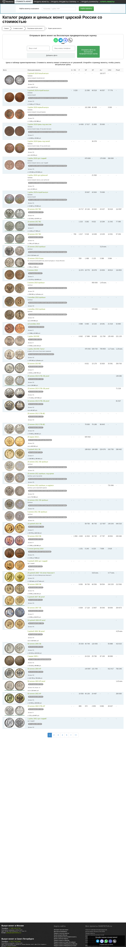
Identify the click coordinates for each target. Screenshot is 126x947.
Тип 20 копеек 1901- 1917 (36, 212)
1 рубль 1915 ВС (33, 336)
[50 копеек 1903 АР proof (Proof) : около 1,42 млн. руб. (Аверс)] (9, 686)
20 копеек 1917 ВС (34, 209)
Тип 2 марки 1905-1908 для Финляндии (40, 659)
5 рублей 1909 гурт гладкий (37, 561)
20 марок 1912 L (33, 437)
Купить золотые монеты (61, 938)
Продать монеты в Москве (61, 940)
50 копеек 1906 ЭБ (34, 644)
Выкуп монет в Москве (12, 926)
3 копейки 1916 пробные (36, 297)
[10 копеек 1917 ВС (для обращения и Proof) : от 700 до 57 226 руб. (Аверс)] (9, 239)
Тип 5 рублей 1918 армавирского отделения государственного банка (48, 81)
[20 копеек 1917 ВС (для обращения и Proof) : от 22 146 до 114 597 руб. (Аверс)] (9, 214)
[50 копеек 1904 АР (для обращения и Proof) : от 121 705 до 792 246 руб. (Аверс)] (9, 673)
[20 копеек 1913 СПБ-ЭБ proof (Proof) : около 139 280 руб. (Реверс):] (20, 381)
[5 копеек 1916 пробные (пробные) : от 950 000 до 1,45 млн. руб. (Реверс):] (20, 288)
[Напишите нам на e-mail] (110, 941)
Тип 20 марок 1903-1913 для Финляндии (40, 440)
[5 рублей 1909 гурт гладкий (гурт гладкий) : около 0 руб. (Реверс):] (20, 565)
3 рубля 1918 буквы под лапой (39, 141)
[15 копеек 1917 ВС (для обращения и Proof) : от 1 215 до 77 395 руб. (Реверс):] (20, 226)
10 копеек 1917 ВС (34, 234)
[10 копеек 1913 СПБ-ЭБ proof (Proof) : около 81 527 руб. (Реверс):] (20, 405)
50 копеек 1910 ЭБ (34, 536)
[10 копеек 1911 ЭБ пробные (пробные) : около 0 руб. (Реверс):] (20, 504)
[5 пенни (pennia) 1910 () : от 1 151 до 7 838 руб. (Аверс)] (9, 553)
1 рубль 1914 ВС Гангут (36, 349)
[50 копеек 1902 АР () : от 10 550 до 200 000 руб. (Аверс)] (9, 698)
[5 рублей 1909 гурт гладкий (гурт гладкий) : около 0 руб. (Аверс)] (9, 565)
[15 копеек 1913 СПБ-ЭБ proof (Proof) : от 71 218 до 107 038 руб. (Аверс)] (9, 393)
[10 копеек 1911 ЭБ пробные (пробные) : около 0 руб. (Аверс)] (9, 504)
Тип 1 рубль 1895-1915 (35, 339)
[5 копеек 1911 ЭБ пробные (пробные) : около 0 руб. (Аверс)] (9, 516)
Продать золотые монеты (61, 933)
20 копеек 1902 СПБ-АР (36, 706)
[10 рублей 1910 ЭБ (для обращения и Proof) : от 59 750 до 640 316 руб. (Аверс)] (9, 528)
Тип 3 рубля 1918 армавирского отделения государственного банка (47, 115)
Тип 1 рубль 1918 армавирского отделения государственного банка (47, 166)
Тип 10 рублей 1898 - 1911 (36, 526)
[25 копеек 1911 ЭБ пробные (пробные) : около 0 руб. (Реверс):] (20, 466)
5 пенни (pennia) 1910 (35, 548)
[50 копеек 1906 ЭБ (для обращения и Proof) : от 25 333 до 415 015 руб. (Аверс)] (9, 648)
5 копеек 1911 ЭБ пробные (37, 512)
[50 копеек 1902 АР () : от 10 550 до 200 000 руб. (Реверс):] (20, 698)
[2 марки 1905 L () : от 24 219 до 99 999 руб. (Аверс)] (9, 661)
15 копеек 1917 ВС (34, 222)
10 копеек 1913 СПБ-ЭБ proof (38, 401)
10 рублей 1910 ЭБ (34, 524)
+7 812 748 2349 (15, 941)
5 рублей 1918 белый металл (38, 73)
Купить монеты (107, 2)
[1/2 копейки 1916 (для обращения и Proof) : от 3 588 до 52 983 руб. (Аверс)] (9, 328)
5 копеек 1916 (33, 270)
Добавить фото (51, 55)
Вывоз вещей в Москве (60, 935)
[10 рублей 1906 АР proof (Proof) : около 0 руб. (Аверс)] (9, 624)
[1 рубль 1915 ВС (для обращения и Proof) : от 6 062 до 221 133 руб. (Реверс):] (20, 341)
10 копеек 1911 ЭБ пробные (38, 500)
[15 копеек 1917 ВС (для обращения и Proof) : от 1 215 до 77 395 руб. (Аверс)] (9, 226)
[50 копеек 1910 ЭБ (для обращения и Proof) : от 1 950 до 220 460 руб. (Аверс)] (9, 541)
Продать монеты (41, 2)
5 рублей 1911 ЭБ (34, 449)
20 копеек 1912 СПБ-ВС (36, 413)
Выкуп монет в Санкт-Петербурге (17, 939)
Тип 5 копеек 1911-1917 (35, 273)
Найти (86, 9)
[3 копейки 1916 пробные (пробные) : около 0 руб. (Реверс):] (20, 302)
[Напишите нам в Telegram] (98, 941)
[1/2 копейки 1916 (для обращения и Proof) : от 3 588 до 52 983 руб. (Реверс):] (20, 328)
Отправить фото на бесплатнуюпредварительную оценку (88, 51)
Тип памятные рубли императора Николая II (41, 354)
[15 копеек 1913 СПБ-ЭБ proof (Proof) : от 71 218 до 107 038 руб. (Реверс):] (20, 393)
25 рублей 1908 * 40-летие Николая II (41, 573)
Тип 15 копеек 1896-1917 (36, 224)
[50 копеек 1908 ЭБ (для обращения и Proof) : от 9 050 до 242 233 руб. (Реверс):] (20, 589)
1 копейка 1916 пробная (36, 309)
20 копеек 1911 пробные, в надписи (41, 485)
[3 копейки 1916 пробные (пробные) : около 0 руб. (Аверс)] (9, 302)
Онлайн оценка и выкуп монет (106, 937)
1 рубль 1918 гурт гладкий (37, 158)
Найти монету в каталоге (29, 8)
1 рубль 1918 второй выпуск (38, 192)
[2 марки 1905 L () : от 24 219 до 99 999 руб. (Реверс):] (20, 661)
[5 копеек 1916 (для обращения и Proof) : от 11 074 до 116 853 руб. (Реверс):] (20, 275)
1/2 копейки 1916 (34, 324)
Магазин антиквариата (60, 931)
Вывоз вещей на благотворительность (65, 937)
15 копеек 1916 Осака (35, 258)
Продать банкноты (89, 2)
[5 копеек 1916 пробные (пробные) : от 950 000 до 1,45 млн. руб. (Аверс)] (9, 288)
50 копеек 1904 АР (34, 669)
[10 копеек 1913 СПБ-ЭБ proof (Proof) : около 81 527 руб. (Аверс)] (9, 405)
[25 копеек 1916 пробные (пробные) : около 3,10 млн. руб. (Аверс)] (9, 251)
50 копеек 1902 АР (34, 693)
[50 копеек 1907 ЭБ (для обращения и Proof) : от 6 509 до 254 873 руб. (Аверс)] (9, 612)
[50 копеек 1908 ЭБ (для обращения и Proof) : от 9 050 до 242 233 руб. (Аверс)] (9, 589)
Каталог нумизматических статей (94, 935)
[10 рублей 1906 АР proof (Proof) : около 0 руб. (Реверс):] (20, 624)
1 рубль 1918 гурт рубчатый (38, 175)
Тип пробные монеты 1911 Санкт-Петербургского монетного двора (47, 467)
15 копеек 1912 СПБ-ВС (36, 424)
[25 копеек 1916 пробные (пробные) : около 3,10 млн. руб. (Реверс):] (20, 251)
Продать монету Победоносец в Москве (65, 944)
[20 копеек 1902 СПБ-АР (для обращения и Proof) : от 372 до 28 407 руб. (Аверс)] (9, 711)
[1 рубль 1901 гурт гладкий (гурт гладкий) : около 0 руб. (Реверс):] (20, 723)
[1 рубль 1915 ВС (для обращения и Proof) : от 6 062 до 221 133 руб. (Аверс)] (9, 341)
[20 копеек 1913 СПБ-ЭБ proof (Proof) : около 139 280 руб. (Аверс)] (9, 381)
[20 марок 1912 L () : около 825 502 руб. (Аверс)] (9, 441)
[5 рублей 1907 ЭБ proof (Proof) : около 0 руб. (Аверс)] (9, 601)
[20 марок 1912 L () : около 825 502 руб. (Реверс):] (20, 441)
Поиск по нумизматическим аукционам (96, 929)
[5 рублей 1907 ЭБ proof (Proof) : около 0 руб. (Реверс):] (20, 601)
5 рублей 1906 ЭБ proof (36, 631)
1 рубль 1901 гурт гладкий (37, 718)
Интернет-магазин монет (61, 929)
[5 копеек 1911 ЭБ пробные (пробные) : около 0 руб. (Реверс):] (20, 516)
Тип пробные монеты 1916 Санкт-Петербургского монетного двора (47, 252)
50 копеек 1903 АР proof (36, 681)
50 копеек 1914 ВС (34, 363)
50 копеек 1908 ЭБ (34, 584)
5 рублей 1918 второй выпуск (38, 90)
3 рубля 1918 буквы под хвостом (39, 124)
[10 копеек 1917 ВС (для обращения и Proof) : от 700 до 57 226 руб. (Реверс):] (20, 239)
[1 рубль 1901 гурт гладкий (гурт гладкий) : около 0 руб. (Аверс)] (9, 723)
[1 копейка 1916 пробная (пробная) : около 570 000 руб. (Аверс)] (9, 315)
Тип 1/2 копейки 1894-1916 (36, 327)
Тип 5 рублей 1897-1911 (35, 452)
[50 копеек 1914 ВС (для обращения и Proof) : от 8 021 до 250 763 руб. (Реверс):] (20, 368)
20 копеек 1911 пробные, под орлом (41, 473)
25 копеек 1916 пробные (36, 246)
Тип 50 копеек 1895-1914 (36, 366)
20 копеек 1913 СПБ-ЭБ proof (38, 376)
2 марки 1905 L (33, 656)
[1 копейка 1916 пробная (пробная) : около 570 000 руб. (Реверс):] (20, 315)
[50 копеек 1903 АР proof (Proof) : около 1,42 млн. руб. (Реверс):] (20, 686)
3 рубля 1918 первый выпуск (38, 107)
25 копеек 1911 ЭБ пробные (38, 462)
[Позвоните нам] (114, 941)
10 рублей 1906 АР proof (36, 620)
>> (76, 735)
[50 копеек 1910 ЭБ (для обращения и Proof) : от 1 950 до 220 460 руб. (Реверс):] (20, 541)
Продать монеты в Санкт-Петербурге (65, 942)
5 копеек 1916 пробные (36, 282)
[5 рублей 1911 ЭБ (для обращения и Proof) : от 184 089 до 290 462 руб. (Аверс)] (9, 454)
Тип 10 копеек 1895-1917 (36, 237)
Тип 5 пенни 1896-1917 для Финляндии (40, 551)
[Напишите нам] (102, 941)
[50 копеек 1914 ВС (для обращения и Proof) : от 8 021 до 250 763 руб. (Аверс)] (9, 368)
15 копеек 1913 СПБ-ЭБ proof (38, 388)
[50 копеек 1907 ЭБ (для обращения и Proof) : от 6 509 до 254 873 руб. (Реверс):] (20, 612)
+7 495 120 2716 (15, 928)
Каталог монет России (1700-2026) (95, 931)
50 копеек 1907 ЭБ (34, 608)
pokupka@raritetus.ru (13, 933)
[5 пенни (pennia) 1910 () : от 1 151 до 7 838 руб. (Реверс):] (20, 553)
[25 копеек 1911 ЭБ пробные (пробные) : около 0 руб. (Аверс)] (9, 466)
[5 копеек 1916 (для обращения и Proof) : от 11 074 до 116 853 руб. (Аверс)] (9, 275)
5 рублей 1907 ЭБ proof (36, 597)
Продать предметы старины (64, 2)
